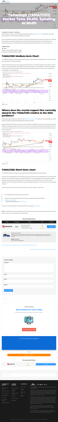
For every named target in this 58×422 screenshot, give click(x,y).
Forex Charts (4, 397)
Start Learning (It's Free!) (29, 329)
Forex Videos (23, 386)
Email (5, 279)
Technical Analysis (5, 395)
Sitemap (24, 419)
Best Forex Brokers (15, 387)
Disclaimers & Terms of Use (37, 419)
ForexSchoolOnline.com (6, 1)
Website (5, 284)
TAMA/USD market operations (31, 118)
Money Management (5, 402)
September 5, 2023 (23, 201)
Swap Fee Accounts (15, 398)
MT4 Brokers (14, 400)
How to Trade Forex (5, 393)
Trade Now (51, 226)
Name (5, 274)
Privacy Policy (28, 419)
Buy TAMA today (37, 205)
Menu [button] (55, 1)
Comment (6, 262)
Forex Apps (14, 396)
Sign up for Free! (28, 355)
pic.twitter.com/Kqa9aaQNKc (10, 200)
